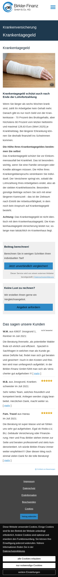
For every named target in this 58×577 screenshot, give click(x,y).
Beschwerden (29, 502)
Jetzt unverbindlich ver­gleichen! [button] (28, 266)
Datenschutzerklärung (44, 277)
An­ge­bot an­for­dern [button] (28, 307)
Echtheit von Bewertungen (46, 469)
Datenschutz (29, 488)
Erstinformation (29, 495)
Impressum (29, 481)
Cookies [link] (29, 509)
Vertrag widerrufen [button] (29, 516)
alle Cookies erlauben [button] (29, 559)
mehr (37, 373)
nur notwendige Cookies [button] (29, 565)
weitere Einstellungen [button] (29, 572)
